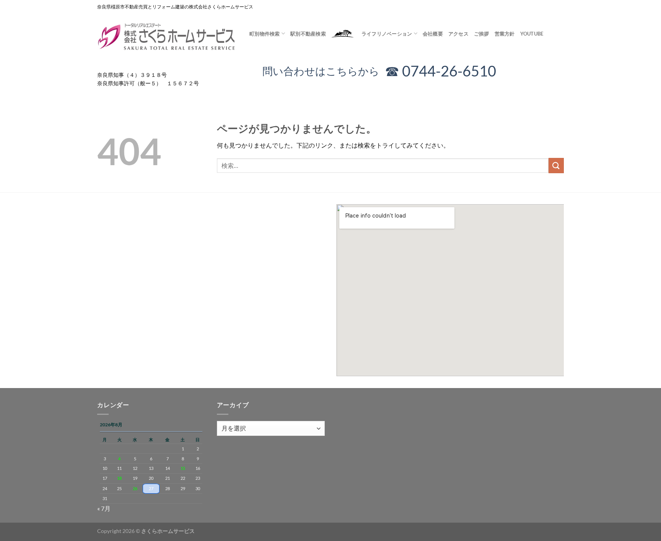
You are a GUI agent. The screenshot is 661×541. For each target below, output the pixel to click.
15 (183, 468)
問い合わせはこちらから (326, 71)
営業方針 (505, 34)
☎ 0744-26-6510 (440, 71)
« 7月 (104, 508)
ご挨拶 (481, 34)
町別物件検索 (264, 34)
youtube (532, 34)
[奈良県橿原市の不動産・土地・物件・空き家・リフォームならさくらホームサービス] (167, 37)
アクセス (458, 34)
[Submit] (556, 165)
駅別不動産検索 (308, 34)
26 (135, 488)
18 (119, 478)
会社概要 (433, 34)
